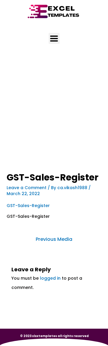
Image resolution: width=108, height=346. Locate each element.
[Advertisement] (54, 116)
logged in (50, 278)
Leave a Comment (26, 188)
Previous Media (54, 239)
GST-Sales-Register (28, 206)
